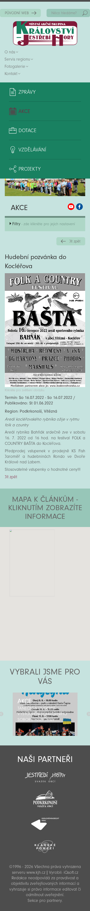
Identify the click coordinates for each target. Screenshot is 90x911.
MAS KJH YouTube (71, 206)
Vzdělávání (32, 150)
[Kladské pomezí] (45, 844)
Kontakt (11, 73)
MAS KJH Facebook (79, 206)
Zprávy (27, 92)
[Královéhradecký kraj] (45, 821)
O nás (10, 52)
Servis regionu (17, 59)
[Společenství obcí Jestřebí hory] (45, 774)
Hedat (85, 13)
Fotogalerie (15, 66)
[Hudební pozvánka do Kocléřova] (45, 385)
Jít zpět (74, 241)
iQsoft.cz (71, 872)
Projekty (29, 169)
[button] (58, 556)
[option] (45, 714)
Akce (24, 111)
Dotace (27, 130)
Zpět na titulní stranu (45, 33)
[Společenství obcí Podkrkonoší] (45, 797)
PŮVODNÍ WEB (17, 13)
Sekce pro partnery (45, 900)
